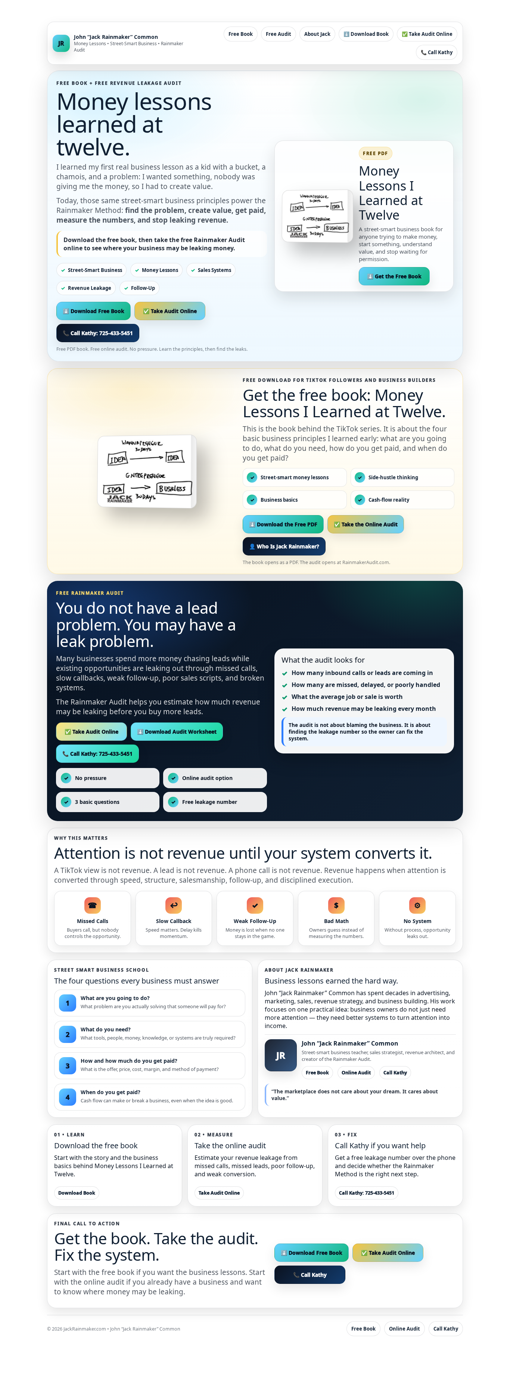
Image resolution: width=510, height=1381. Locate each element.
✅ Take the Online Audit (366, 524)
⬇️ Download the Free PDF (283, 524)
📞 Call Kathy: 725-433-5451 (98, 333)
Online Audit (356, 1072)
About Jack (317, 34)
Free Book (240, 34)
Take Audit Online (219, 1193)
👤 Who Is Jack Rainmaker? (284, 546)
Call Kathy (395, 1072)
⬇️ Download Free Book (93, 311)
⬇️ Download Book (366, 34)
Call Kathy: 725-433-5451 (366, 1193)
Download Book (76, 1193)
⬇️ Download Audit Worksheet (177, 731)
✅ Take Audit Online (427, 34)
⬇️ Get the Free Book (394, 276)
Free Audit (278, 34)
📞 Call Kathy (437, 52)
